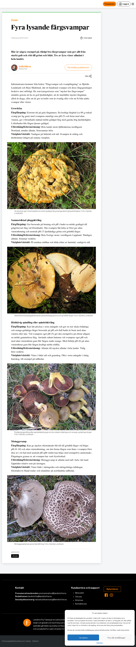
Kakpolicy (100, 643)
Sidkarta (35, 641)
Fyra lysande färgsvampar (50, 27)
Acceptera (83, 637)
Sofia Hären (25, 67)
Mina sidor (79, 593)
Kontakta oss (81, 604)
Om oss (78, 597)
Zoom (14, 20)
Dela (86, 76)
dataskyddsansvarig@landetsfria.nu (51, 599)
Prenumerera (109, 4)
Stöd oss (79, 600)
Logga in (126, 4)
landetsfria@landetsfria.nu (40, 596)
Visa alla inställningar (116, 637)
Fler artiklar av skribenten (78, 67)
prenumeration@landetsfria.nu (52, 593)
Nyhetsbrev (112, 589)
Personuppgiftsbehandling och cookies (16, 641)
